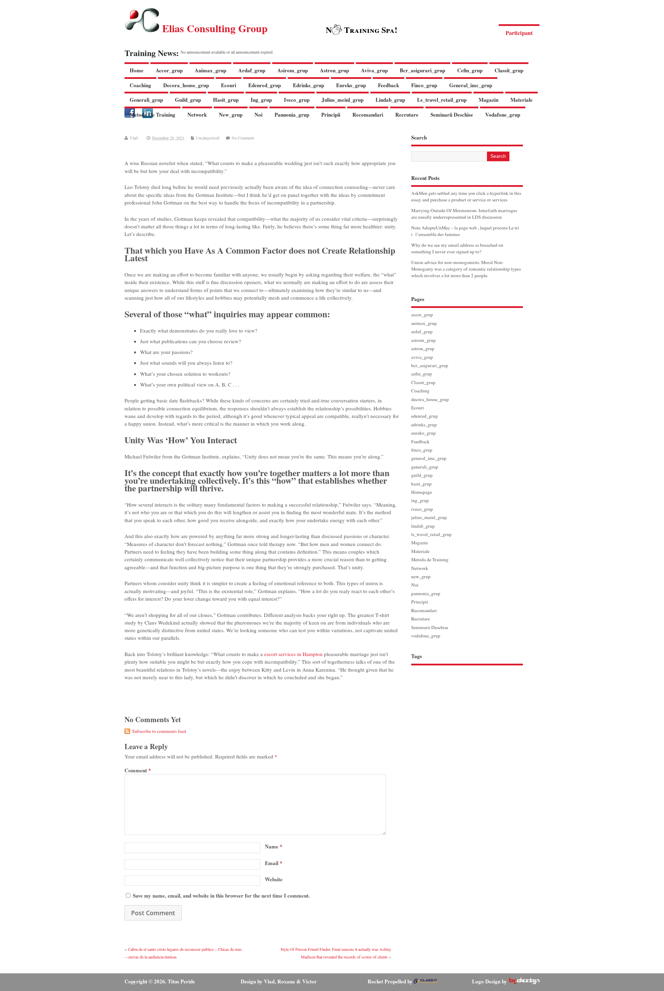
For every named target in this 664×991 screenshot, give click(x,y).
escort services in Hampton (293, 654)
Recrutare (406, 114)
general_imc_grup (470, 85)
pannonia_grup (292, 114)
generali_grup (146, 99)
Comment (137, 770)
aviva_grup (374, 70)
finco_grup (424, 85)
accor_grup (169, 70)
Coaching (140, 85)
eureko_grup (351, 85)
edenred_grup (264, 85)
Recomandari (367, 114)
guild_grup (188, 99)
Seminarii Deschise (452, 114)
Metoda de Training (152, 114)
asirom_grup (292, 70)
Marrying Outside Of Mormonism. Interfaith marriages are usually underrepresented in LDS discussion (464, 213)
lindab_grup (390, 99)
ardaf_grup (251, 70)
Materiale (521, 99)
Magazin (488, 99)
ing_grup (261, 99)
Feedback (388, 85)
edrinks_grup (308, 85)
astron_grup (334, 70)
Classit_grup (509, 70)
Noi (258, 114)
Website (274, 879)
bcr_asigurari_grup (422, 70)
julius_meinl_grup (342, 99)
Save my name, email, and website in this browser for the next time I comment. (221, 895)
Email (274, 863)
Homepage (421, 492)
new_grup (230, 114)
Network (197, 114)
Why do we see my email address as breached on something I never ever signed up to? (457, 248)
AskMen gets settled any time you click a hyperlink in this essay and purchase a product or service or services (466, 196)
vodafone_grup (502, 114)
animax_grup (210, 70)
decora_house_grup (186, 85)
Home (137, 70)
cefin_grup (469, 70)
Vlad (134, 137)
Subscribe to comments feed (159, 731)
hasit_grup (226, 99)
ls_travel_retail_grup (442, 99)
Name (274, 846)
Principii (330, 114)
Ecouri (228, 85)
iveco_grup (297, 99)
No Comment (243, 137)
